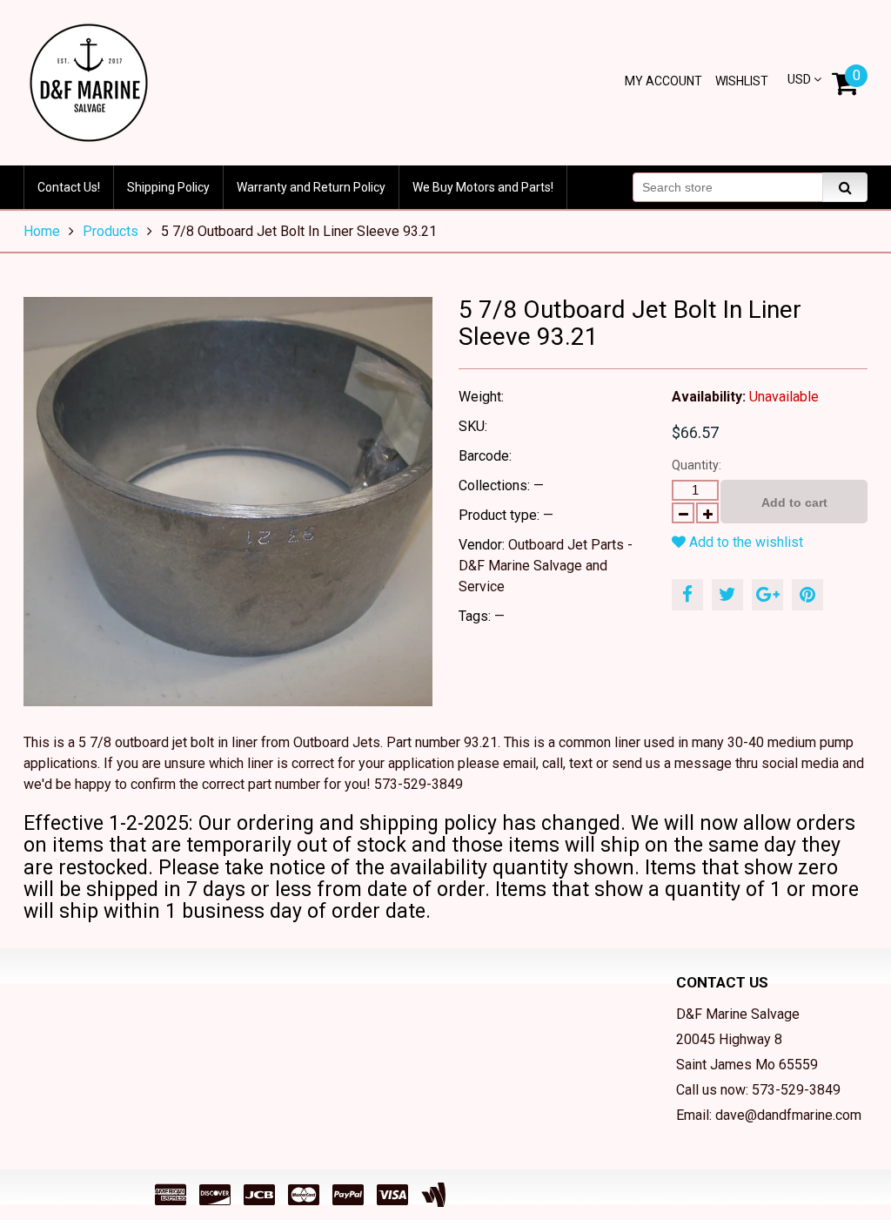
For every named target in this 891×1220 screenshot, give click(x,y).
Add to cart (794, 502)
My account (663, 81)
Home (41, 231)
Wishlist (741, 81)
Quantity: (696, 465)
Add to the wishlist (744, 542)
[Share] (687, 594)
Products (110, 231)
